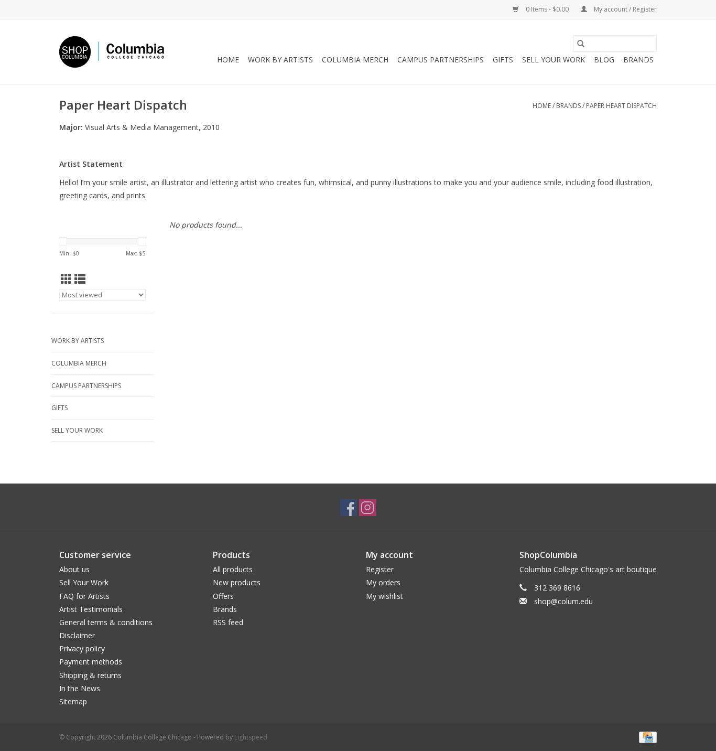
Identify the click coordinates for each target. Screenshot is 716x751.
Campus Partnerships (440, 60)
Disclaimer (77, 635)
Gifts (503, 60)
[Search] (581, 43)
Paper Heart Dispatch (621, 105)
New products (237, 582)
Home (228, 60)
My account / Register (624, 9)
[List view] (79, 279)
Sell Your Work (553, 60)
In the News (79, 688)
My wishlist (384, 596)
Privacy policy (82, 648)
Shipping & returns (90, 675)
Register (380, 569)
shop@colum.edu (563, 601)
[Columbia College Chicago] (111, 52)
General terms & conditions (106, 622)
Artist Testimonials (91, 609)
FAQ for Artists (84, 596)
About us (74, 569)
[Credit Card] (646, 736)
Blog (604, 60)
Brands (638, 60)
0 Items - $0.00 (547, 9)
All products (233, 569)
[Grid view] (66, 279)
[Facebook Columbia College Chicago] (348, 507)
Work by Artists (280, 60)
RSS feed (228, 622)
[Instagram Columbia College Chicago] (367, 507)
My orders (383, 582)
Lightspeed (250, 737)
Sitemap (73, 701)
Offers (223, 596)
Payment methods (90, 662)
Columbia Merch (355, 60)
